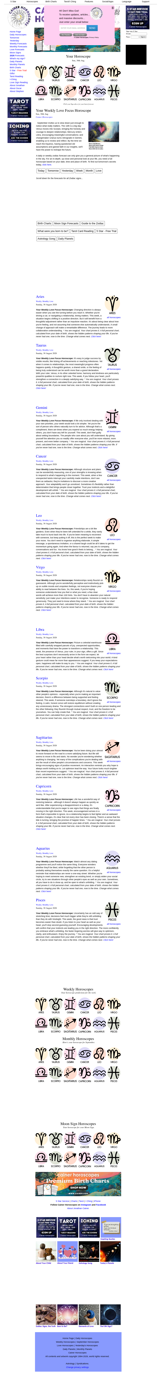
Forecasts (17, 55)
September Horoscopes (88, 1342)
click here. (47, 165)
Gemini (41, 407)
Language (126, 1)
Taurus (41, 345)
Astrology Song (46, 238)
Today (41, 170)
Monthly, (46, 301)
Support (145, 1)
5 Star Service (62, 1201)
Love (98, 170)
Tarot (81, 1201)
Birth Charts (51, 1)
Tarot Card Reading (82, 231)
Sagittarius (44, 737)
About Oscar (16, 88)
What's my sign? (17, 58)
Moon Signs (15, 52)
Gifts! (12, 73)
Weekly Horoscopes (65, 1342)
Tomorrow (14, 38)
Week (79, 170)
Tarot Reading (16, 76)
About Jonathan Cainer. (78, 1208)
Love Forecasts (17, 49)
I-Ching (13, 79)
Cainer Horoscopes (44, 117)
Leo (39, 515)
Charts (74, 1201)
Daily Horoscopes (18, 34)
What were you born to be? (53, 231)
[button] (136, 55)
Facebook (101, 1205)
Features (89, 1)
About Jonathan (17, 85)
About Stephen (17, 91)
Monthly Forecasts (18, 46)
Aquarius (43, 848)
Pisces (40, 899)
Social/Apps (107, 1)
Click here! (96, 336)
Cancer (41, 456)
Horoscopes (32, 1)
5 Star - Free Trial (106, 231)
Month (89, 170)
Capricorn (43, 786)
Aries (40, 296)
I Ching (88, 1201)
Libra (40, 629)
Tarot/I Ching (70, 1)
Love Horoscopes (65, 1345)
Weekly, (39, 301)
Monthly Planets (17, 64)
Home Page (15, 32)
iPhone (97, 1201)
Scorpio (42, 677)
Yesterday (14, 40)
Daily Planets (16, 61)
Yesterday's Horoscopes (86, 1345)
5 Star (13, 1)
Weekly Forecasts (18, 43)
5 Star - (18, 70)
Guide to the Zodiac (92, 223)
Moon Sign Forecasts (66, 223)
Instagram (86, 1205)
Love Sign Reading (19, 82)
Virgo (40, 567)
